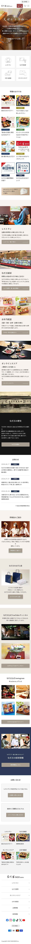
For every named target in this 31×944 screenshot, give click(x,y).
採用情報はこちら (15, 764)
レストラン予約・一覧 (20, 6)
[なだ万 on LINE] (14, 921)
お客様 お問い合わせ (15, 795)
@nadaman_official (15, 681)
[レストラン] (8, 837)
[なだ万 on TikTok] (17, 921)
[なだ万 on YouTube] (23, 920)
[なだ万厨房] (23, 837)
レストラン (15, 883)
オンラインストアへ (8, 383)
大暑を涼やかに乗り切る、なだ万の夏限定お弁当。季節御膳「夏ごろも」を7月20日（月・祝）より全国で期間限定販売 (15, 497)
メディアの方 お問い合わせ (15, 815)
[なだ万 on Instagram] (10, 921)
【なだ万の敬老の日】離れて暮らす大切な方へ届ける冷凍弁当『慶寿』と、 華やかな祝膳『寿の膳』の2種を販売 (15, 470)
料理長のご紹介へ (15, 550)
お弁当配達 (15, 902)
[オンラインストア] (8, 856)
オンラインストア (15, 895)
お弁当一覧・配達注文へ (10, 332)
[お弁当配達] (23, 856)
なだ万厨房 (15, 889)
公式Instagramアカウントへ (15, 721)
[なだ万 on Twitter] (20, 921)
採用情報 (15, 914)
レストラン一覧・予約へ (9, 242)
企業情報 (15, 908)
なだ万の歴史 (15, 444)
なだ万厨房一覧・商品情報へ (11, 288)
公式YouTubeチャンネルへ (15, 665)
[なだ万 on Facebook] (7, 921)
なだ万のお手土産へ (15, 596)
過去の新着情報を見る (23, 505)
